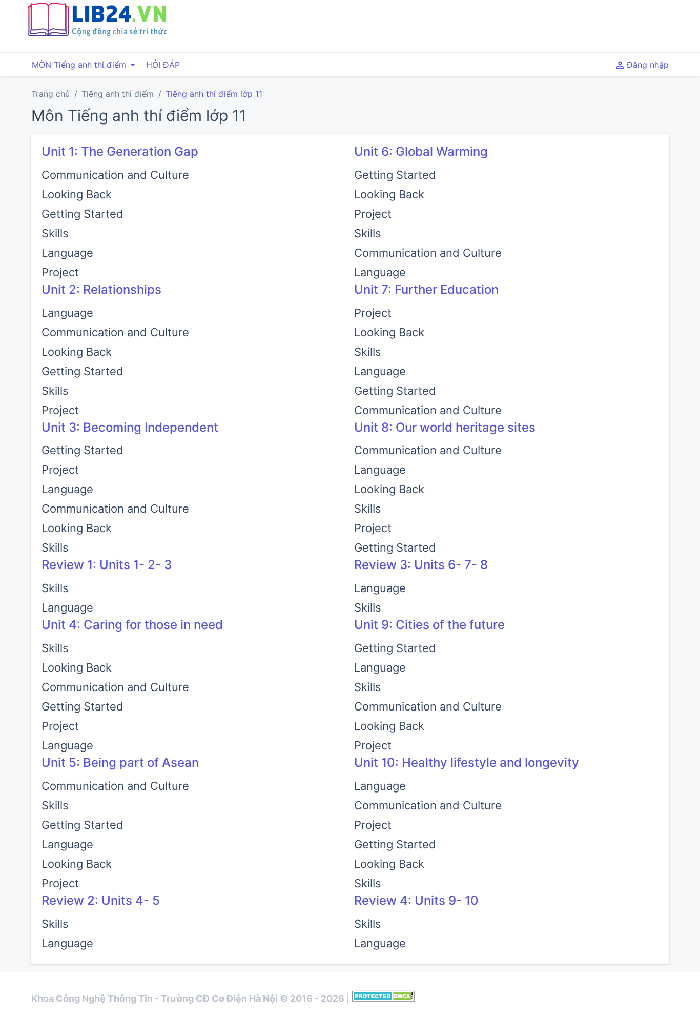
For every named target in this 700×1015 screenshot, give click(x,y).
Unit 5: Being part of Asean (120, 762)
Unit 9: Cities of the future (429, 624)
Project (60, 272)
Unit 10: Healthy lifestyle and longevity (466, 762)
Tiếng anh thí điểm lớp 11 (214, 94)
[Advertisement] (459, 25)
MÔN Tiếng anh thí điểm (80, 64)
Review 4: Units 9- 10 (416, 900)
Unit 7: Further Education (426, 289)
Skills (55, 233)
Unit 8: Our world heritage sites (445, 427)
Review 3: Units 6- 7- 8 (421, 564)
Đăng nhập (646, 64)
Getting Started (82, 213)
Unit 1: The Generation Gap (120, 151)
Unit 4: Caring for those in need (132, 624)
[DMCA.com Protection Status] (383, 998)
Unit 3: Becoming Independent (130, 427)
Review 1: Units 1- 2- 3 (107, 564)
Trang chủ (50, 94)
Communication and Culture (115, 174)
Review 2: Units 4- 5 (101, 900)
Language (67, 252)
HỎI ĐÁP (163, 64)
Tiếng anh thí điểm (117, 94)
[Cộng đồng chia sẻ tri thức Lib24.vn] (97, 33)
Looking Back (77, 194)
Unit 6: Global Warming (421, 151)
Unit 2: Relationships (101, 289)
